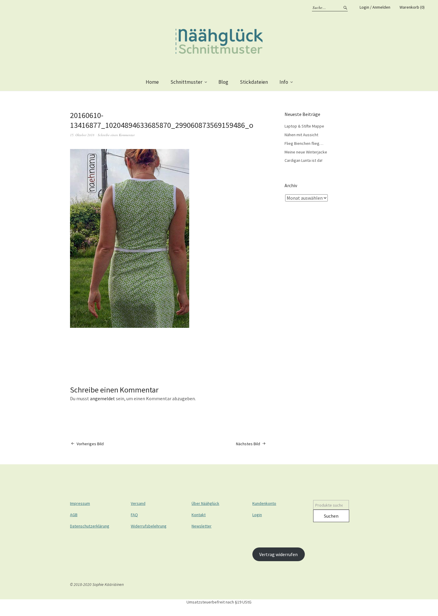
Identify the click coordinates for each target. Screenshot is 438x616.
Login (257, 514)
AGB (73, 514)
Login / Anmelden (375, 7)
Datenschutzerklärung (89, 526)
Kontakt (199, 514)
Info (283, 82)
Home (152, 82)
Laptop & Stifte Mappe (304, 126)
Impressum (80, 503)
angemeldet (102, 398)
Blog (223, 82)
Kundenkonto (264, 503)
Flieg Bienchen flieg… (304, 143)
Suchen (331, 516)
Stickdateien (254, 82)
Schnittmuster (186, 82)
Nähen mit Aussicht (301, 134)
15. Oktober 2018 (82, 135)
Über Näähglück (205, 503)
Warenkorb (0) (412, 7)
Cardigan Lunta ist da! (303, 160)
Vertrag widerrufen (278, 554)
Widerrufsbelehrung (149, 526)
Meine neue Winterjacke (306, 152)
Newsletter (202, 526)
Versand (138, 503)
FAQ (134, 514)
